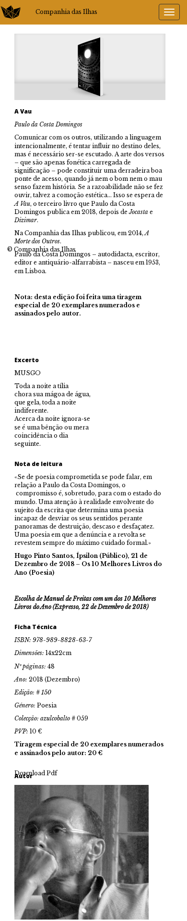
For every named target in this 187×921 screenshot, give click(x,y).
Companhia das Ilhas (66, 11)
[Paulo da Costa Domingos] (81, 852)
